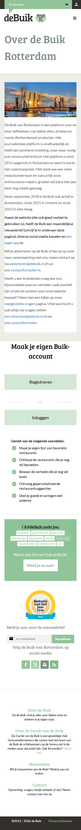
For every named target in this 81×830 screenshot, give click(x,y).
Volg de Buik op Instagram (44, 664)
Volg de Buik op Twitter (35, 664)
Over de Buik (39, 710)
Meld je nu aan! (40, 565)
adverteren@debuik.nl (27, 263)
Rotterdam (16, 4)
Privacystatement (60, 821)
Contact (39, 785)
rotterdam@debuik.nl (26, 316)
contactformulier (24, 270)
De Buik (18, 18)
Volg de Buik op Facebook (26, 664)
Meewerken (39, 764)
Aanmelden (63, 639)
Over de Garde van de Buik (39, 730)
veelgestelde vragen (19, 303)
